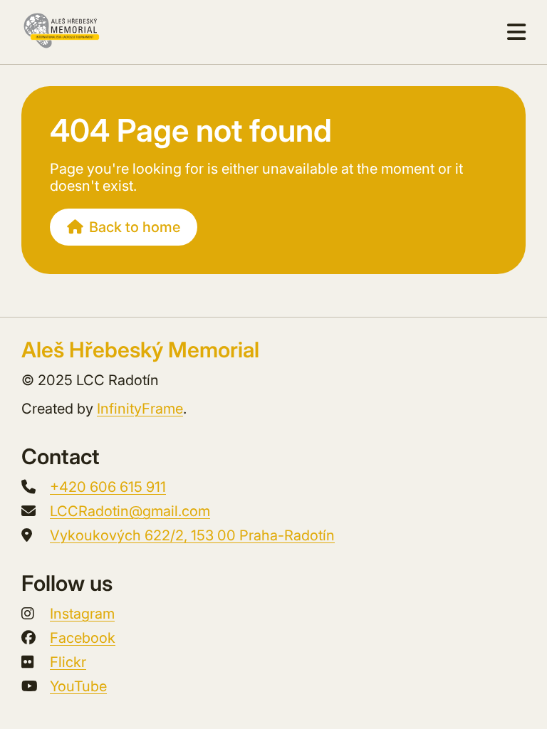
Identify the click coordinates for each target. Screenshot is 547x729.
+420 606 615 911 (108, 486)
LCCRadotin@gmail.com (130, 511)
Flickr (68, 662)
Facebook (82, 637)
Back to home (134, 227)
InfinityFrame (140, 408)
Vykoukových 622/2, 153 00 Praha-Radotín (192, 535)
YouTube (78, 686)
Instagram (82, 613)
